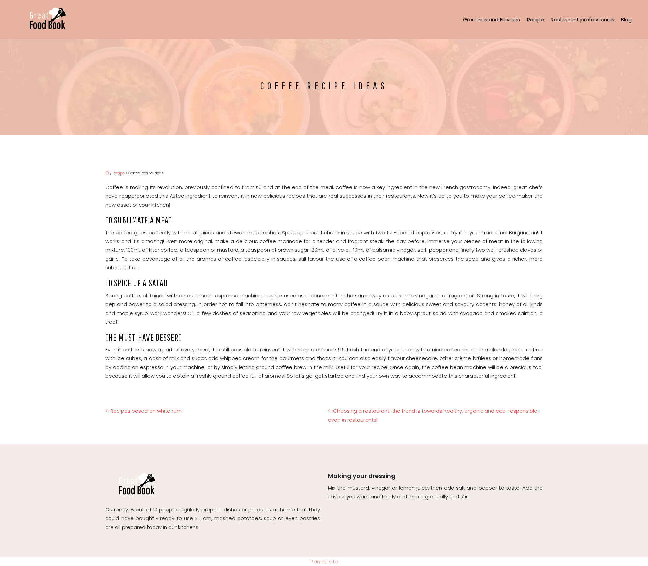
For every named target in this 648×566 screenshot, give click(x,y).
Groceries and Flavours (491, 19)
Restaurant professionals (582, 19)
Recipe (535, 19)
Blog (626, 19)
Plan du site (324, 561)
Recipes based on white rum (146, 410)
